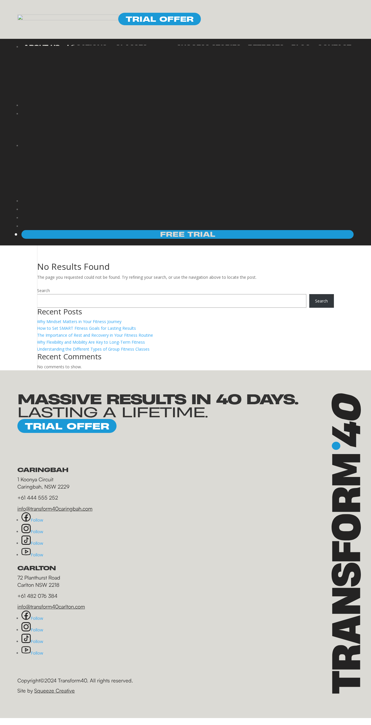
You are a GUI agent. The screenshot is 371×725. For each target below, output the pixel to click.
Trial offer (160, 18)
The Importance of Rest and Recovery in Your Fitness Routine (95, 335)
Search (43, 290)
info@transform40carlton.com (51, 606)
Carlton (146, 77)
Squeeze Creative (54, 690)
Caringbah (151, 69)
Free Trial (187, 234)
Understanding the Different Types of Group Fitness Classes (93, 349)
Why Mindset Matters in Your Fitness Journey (79, 321)
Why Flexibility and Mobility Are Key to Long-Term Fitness (91, 342)
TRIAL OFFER (67, 426)
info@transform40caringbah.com (54, 508)
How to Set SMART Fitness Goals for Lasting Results (86, 328)
